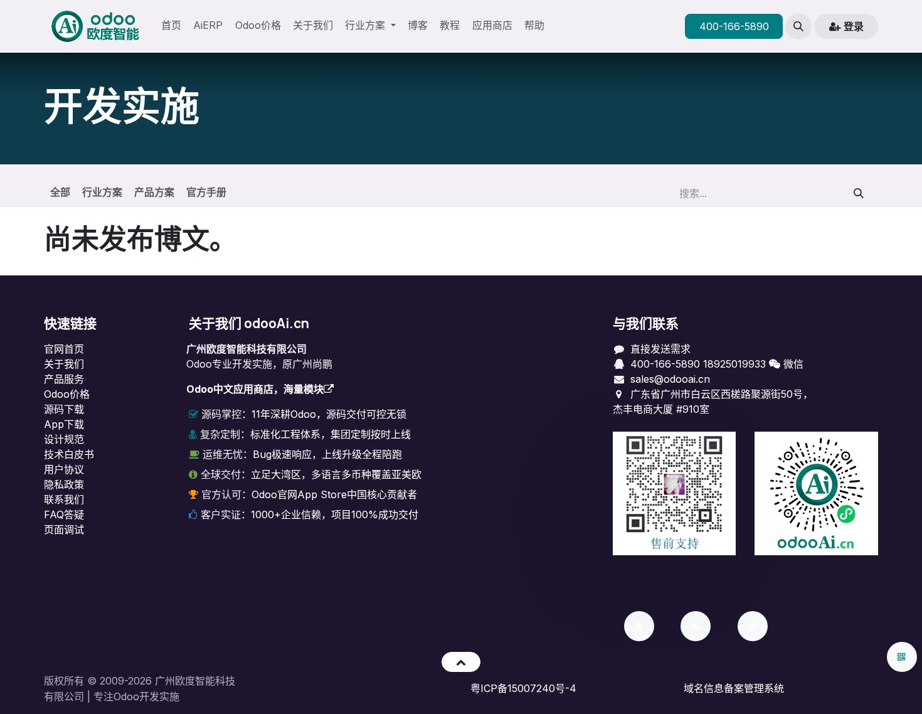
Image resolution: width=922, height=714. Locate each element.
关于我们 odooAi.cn (249, 323)
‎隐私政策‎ (64, 484)
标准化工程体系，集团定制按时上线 (330, 434)
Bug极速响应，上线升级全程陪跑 (327, 454)
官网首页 (64, 349)
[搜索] (859, 193)
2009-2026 (126, 680)
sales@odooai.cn (670, 379)
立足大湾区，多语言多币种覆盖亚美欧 (336, 474)
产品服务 (64, 379)
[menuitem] (171, 26)
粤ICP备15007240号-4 (523, 688)
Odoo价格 (67, 394)
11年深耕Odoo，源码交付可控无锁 (329, 414)
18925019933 (734, 364)
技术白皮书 (69, 454)
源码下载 (64, 409)
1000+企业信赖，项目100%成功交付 (334, 514)
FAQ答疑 (64, 514)
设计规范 (64, 439)
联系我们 (64, 499)
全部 (60, 192)
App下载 (64, 424)
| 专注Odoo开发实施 (133, 696)
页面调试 (64, 529)
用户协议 (64, 469)
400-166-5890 (734, 26)
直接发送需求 (660, 349)
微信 (791, 364)
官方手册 (206, 192)
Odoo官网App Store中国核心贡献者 (334, 494)
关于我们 (64, 364)
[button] (798, 26)
